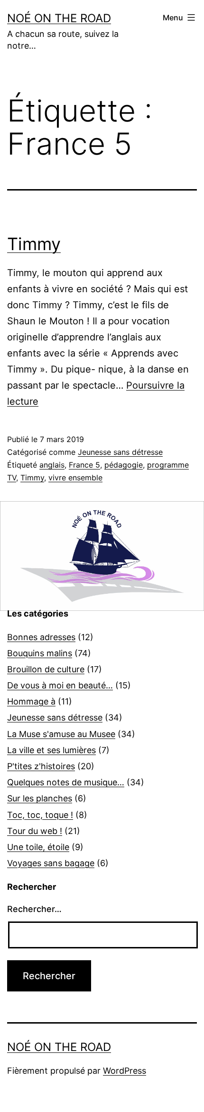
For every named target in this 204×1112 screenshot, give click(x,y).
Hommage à (31, 701)
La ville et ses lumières (51, 750)
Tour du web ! (34, 831)
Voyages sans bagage (50, 863)
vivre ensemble (75, 477)
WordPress (124, 1071)
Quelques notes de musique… (65, 782)
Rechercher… (34, 909)
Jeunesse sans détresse (120, 452)
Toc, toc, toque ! (40, 815)
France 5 (84, 464)
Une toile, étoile (38, 847)
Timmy (34, 244)
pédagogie (123, 464)
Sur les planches (39, 798)
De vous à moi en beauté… (60, 685)
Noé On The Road (59, 18)
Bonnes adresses (41, 637)
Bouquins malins (39, 653)
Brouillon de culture (45, 669)
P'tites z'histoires (41, 766)
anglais (52, 464)
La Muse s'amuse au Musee (61, 734)
